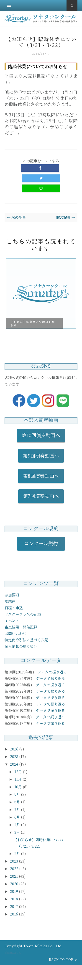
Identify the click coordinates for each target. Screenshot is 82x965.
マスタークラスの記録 (23, 614)
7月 (17, 809)
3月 (17, 832)
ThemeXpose (13, 952)
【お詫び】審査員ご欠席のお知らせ (32, 323)
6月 (17, 817)
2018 (14, 899)
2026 (14, 749)
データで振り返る (52, 672)
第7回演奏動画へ (41, 495)
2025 (14, 756)
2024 (14, 764)
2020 (14, 883)
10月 (18, 786)
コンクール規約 (43, 543)
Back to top (61, 959)
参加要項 (12, 595)
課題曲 (10, 601)
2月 (17, 853)
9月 (17, 794)
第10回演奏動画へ (41, 435)
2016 (14, 914)
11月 (18, 779)
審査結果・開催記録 (21, 627)
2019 (14, 891)
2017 (14, 906)
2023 (14, 861)
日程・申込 (14, 607)
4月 (17, 824)
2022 (14, 868)
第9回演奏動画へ (41, 455)
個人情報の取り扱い (21, 646)
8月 (17, 802)
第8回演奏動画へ (41, 475)
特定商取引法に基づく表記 (26, 639)
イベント (12, 620)
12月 (18, 771)
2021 (14, 876)
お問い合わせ (15, 633)
